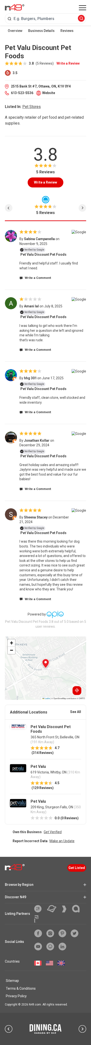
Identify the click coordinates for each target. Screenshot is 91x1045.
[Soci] (36, 919)
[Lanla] (77, 908)
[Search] (81, 18)
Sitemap (12, 981)
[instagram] (50, 933)
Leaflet (47, 698)
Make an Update (62, 841)
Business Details (41, 31)
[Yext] (39, 909)
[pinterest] (62, 933)
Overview (15, 31)
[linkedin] (62, 946)
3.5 (14, 73)
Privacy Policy (16, 996)
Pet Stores (31, 106)
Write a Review (68, 63)
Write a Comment (37, 278)
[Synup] (66, 909)
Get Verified (53, 832)
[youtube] (38, 946)
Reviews (67, 31)
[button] (45, 663)
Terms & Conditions (21, 988)
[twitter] (74, 933)
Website (48, 93)
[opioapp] (50, 946)
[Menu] (82, 7)
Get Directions (77, 690)
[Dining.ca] (45, 1029)
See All (75, 712)
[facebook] (38, 933)
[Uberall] (53, 909)
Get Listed (76, 868)
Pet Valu (38, 766)
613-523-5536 (22, 93)
